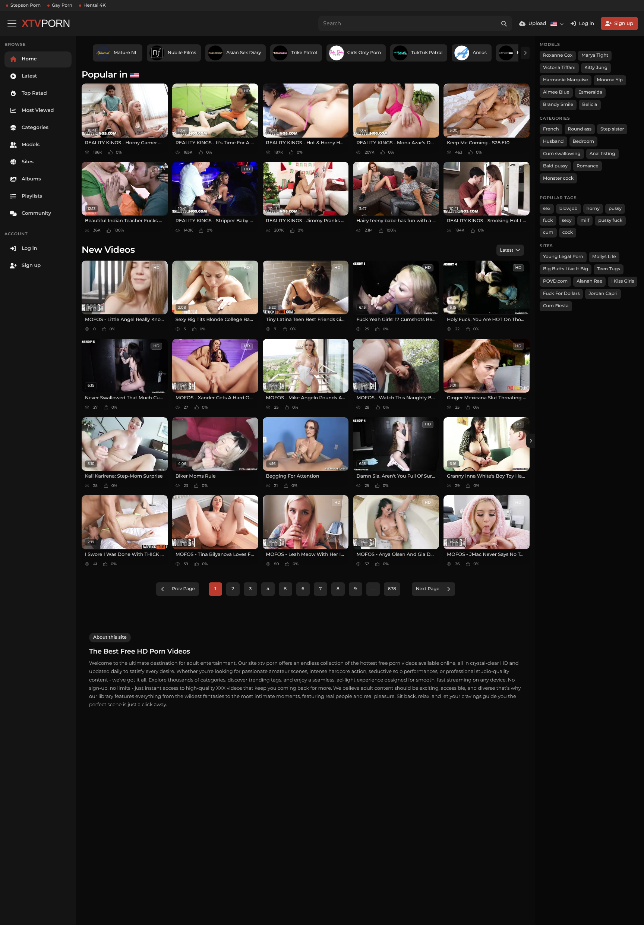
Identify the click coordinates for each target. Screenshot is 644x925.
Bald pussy (555, 166)
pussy (615, 208)
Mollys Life (604, 256)
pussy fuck (610, 220)
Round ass (579, 129)
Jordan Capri (602, 293)
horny (593, 208)
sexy (567, 220)
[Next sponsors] (525, 53)
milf (585, 220)
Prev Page (183, 589)
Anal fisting (602, 154)
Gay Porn (62, 5)
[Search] (504, 23)
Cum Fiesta (556, 306)
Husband (553, 141)
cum (548, 232)
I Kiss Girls (622, 281)
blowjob (568, 208)
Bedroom (583, 141)
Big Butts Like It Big (565, 269)
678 (392, 589)
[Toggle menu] (12, 23)
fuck (548, 220)
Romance (587, 166)
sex (546, 208)
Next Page (427, 589)
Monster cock (558, 178)
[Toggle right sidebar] (530, 441)
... (373, 589)
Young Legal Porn (563, 256)
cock (567, 232)
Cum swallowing (562, 154)
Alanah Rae (589, 281)
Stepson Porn (25, 5)
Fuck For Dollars (561, 293)
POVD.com (555, 281)
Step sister (612, 129)
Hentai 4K (94, 5)
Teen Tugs (608, 269)
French (551, 129)
